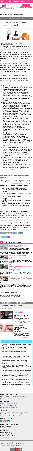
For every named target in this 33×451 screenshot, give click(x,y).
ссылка (12, 44)
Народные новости (16, 305)
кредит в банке (17, 183)
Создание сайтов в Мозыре (8, 445)
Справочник (24, 414)
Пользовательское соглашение (8, 407)
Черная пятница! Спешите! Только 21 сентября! (23, 314)
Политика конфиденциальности (8, 405)
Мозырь (21, 442)
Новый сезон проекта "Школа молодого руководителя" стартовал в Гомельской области (14, 362)
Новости (2, 412)
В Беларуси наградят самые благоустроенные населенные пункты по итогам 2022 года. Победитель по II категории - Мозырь (20, 267)
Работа (13, 412)
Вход (26, 5)
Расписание (17, 414)
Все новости (5, 305)
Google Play (3, 427)
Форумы (2, 415)
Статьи (26, 412)
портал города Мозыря (7, 8)
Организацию (22, 396)
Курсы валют (8, 414)
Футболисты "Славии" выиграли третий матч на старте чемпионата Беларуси (16, 380)
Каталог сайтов (17, 415)
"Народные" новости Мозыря (13, 303)
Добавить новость (16, 18)
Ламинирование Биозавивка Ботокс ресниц (21, 329)
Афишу (8, 396)
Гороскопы (25, 415)
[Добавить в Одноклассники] (16, 233)
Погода (2, 414)
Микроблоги (9, 415)
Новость (2, 396)
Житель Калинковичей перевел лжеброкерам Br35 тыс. (18, 245)
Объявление (14, 396)
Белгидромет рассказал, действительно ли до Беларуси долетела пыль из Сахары (16, 371)
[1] (16, 449)
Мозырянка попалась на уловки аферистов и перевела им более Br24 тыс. (20, 257)
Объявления (19, 412)
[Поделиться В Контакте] (13, 233)
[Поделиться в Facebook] (21, 233)
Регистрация (26, 7)
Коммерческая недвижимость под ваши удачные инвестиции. (14, 352)
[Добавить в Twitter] (19, 233)
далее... (26, 322)
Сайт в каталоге (4, 398)
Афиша (8, 412)
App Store (9, 427)
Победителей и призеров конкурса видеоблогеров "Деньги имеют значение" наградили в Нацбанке (21, 278)
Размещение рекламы (12, 403)
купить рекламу (4, 439)
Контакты (2, 403)
